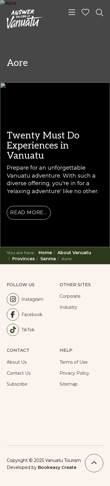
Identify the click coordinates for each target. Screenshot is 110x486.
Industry (68, 307)
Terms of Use (74, 362)
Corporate (70, 296)
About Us (17, 362)
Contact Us (19, 373)
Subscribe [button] (17, 384)
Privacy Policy (74, 373)
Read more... (28, 212)
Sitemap (69, 384)
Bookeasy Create (57, 467)
